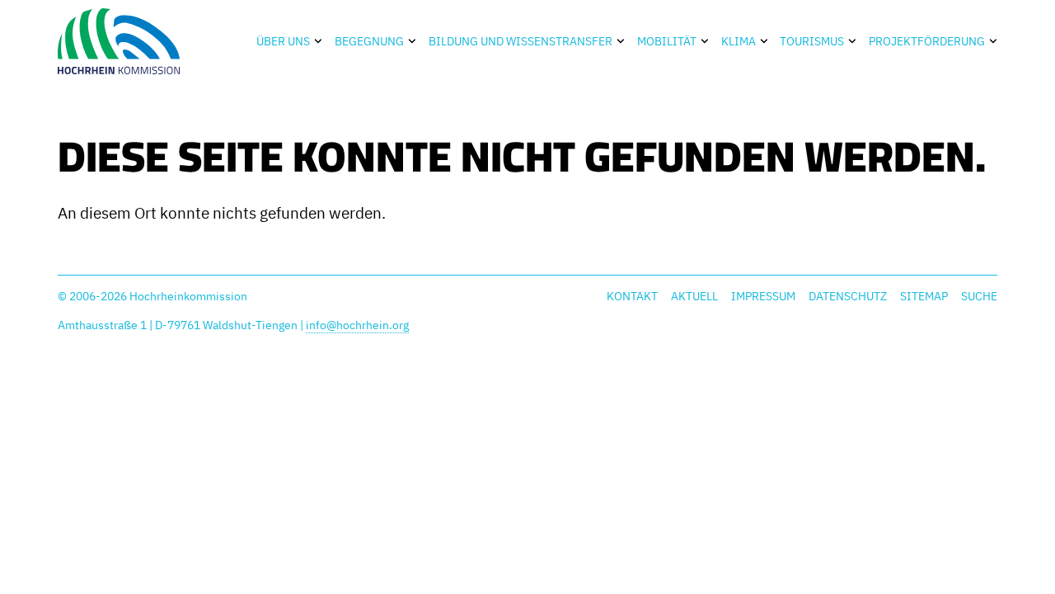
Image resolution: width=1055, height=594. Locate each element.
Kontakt (632, 296)
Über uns (283, 41)
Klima (738, 41)
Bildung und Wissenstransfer (520, 41)
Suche (979, 296)
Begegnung (369, 41)
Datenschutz (848, 296)
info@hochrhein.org (357, 325)
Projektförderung (927, 41)
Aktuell (694, 296)
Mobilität (666, 41)
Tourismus (812, 41)
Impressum (763, 296)
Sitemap (924, 296)
